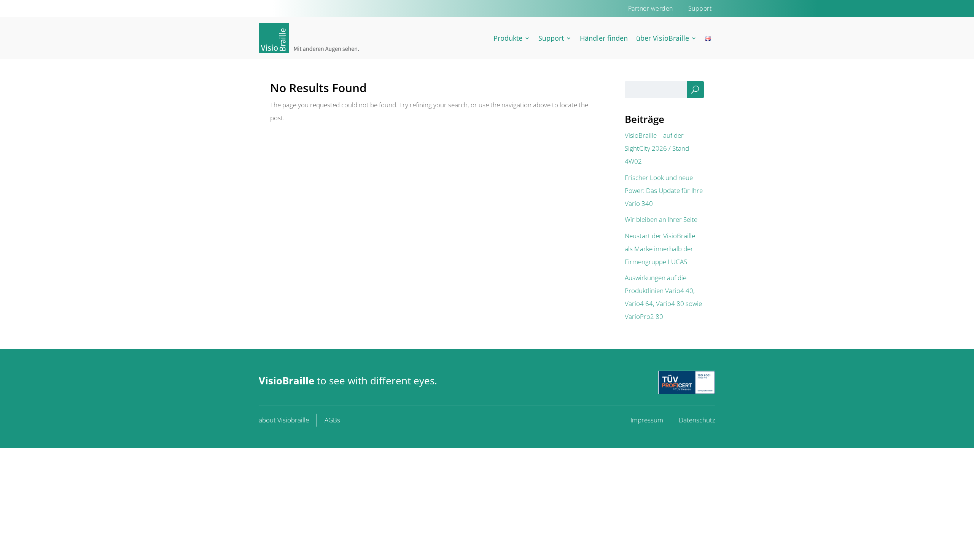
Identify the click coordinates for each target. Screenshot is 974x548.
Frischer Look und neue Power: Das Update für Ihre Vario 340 (664, 190)
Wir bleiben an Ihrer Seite (661, 219)
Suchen (695, 91)
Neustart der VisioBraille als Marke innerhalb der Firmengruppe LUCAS (660, 248)
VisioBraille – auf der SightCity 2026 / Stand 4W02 (657, 148)
